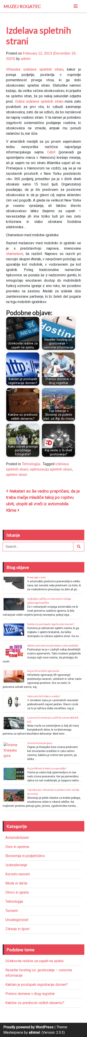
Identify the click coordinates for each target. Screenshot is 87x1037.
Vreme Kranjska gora (39, 743)
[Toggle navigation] (75, 6)
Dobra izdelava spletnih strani (39, 101)
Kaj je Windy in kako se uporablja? (46, 768)
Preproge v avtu (36, 577)
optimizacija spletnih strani (51, 469)
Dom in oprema (17, 847)
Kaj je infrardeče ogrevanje (43, 670)
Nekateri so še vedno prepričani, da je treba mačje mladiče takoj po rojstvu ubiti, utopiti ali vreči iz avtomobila (43, 498)
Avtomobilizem (17, 837)
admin (26, 59)
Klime (11, 510)
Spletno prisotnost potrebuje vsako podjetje (53, 645)
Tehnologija (31, 464)
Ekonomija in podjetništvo (25, 856)
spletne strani (16, 475)
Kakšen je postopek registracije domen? (50, 624)
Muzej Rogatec (22, 6)
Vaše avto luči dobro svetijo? (43, 696)
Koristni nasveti (17, 874)
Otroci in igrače (17, 892)
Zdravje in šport (17, 929)
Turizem (11, 911)
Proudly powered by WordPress (28, 1027)
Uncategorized (16, 920)
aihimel (34, 1032)
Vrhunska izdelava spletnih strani (34, 69)
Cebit (51, 152)
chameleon (14, 254)
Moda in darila (16, 883)
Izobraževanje (16, 865)
